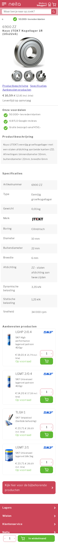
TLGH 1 (20, 412)
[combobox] (29, 11)
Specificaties (38, 85)
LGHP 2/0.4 (23, 332)
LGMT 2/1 (22, 447)
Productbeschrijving (15, 85)
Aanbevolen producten (16, 89)
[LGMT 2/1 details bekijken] (9, 455)
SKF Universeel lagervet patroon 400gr (24, 382)
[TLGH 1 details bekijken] (9, 420)
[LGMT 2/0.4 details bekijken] (9, 381)
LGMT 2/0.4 (23, 373)
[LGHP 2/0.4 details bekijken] (9, 340)
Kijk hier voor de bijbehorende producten (26, 487)
